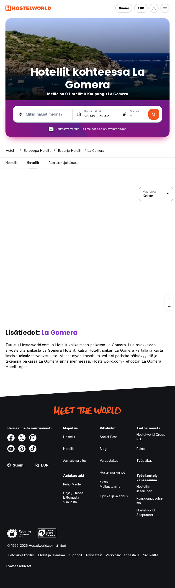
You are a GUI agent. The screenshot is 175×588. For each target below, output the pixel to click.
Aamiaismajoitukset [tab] (63, 163)
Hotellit (68, 449)
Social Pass (108, 437)
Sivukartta (150, 555)
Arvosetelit (94, 555)
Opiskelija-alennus (114, 496)
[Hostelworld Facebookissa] (11, 437)
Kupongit (75, 555)
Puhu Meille (72, 484)
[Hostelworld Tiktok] (32, 448)
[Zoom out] (169, 306)
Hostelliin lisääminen (144, 489)
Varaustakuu (109, 460)
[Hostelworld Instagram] (32, 437)
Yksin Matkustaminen (111, 484)
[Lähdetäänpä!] (153, 114)
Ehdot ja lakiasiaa (51, 555)
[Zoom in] (169, 299)
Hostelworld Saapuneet (145, 512)
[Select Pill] (154, 8)
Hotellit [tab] (33, 163)
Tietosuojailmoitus (21, 555)
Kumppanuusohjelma (150, 500)
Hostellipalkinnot (112, 472)
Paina (140, 449)
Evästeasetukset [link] (18, 566)
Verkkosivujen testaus (122, 555)
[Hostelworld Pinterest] (22, 448)
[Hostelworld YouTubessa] (11, 448)
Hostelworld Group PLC (150, 437)
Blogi (104, 449)
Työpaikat (144, 460)
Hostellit (69, 437)
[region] (87, 248)
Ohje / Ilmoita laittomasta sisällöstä (73, 497)
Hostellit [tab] (11, 163)
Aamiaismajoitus (75, 460)
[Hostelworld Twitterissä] (22, 437)
